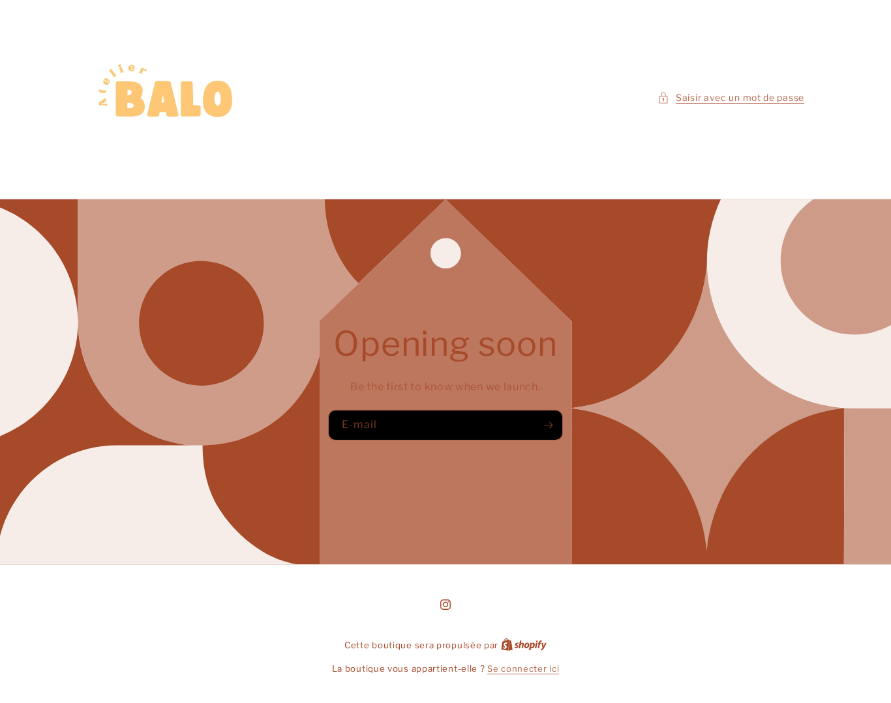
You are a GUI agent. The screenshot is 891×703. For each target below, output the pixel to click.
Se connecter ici (523, 668)
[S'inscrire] (548, 425)
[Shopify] (524, 645)
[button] (730, 97)
